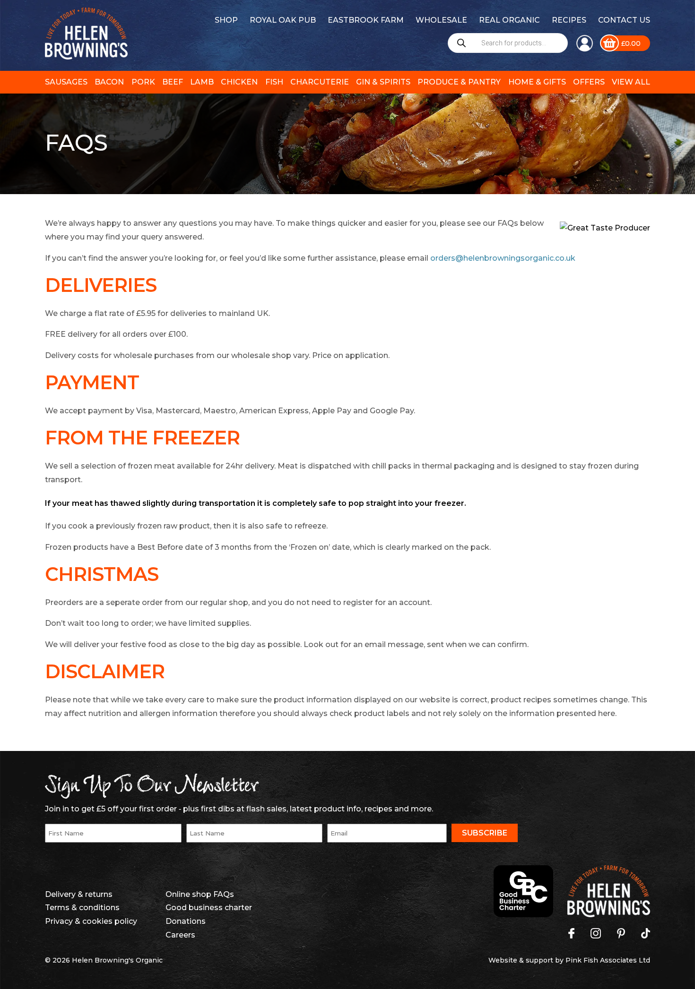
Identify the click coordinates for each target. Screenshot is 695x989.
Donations (185, 921)
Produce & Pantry (459, 81)
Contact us (624, 20)
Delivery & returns (79, 894)
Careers (180, 934)
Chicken (239, 81)
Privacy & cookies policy (91, 921)
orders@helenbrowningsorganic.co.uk (502, 258)
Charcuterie (319, 81)
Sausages (66, 81)
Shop (226, 20)
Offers (589, 81)
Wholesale (441, 20)
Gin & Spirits (383, 81)
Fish (274, 81)
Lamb (202, 81)
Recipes (569, 20)
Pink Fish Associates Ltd (607, 960)
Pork (143, 81)
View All (631, 81)
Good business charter (208, 907)
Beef (172, 81)
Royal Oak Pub (283, 20)
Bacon (109, 81)
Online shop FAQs (199, 894)
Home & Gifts (537, 81)
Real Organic (509, 20)
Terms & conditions (82, 907)
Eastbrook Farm (366, 20)
